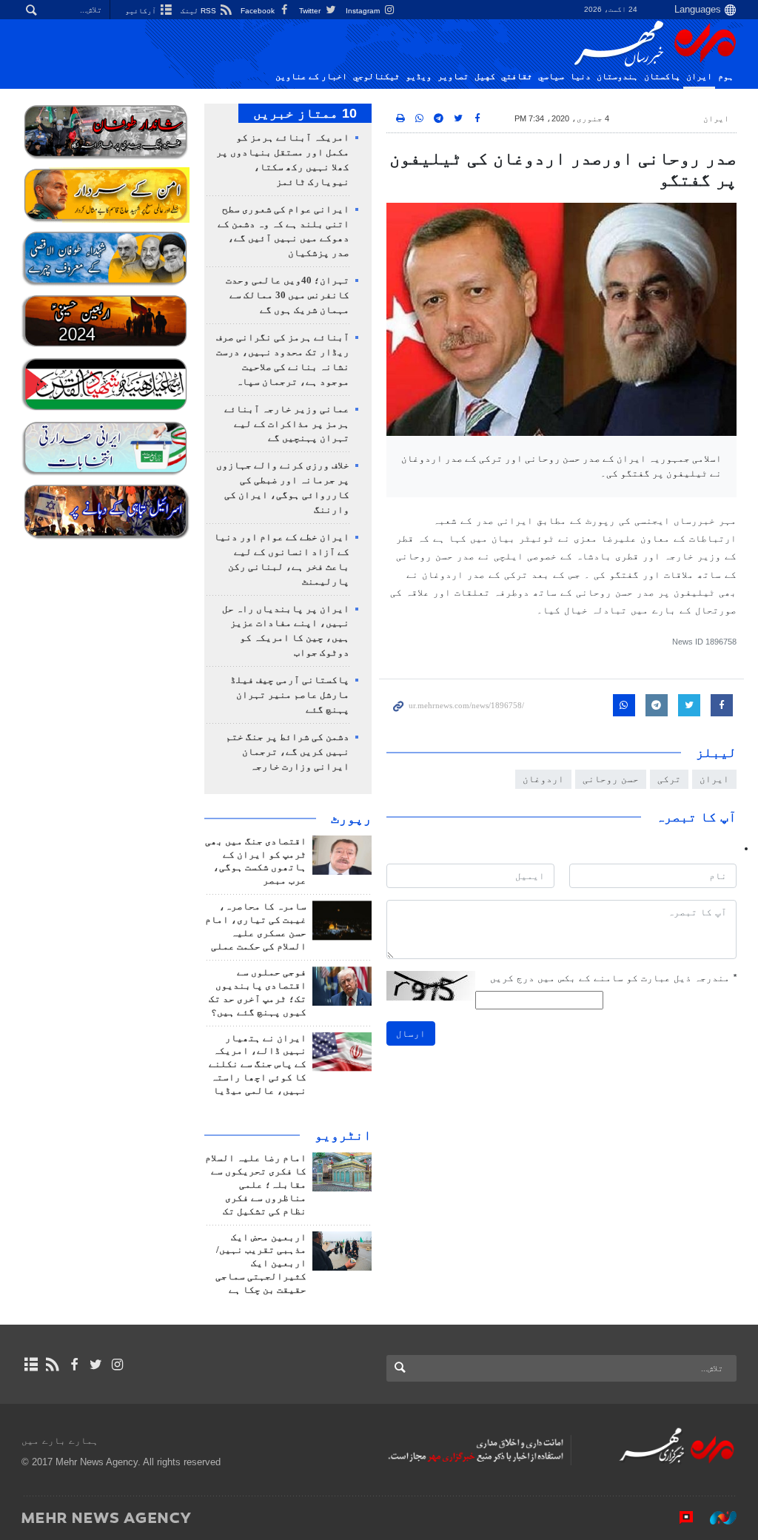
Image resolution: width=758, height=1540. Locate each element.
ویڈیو (419, 76)
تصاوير (453, 76)
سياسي (551, 76)
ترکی (669, 778)
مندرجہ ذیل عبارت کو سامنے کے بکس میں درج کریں (613, 977)
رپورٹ (351, 818)
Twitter (311, 11)
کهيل (484, 76)
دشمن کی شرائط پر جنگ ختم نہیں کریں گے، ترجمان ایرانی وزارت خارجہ (287, 752)
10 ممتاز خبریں (305, 113)
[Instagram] (117, 1364)
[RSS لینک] (52, 1364)
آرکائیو (141, 11)
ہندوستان (617, 76)
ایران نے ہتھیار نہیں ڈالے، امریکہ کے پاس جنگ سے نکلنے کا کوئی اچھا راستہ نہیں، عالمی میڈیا (257, 1065)
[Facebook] (73, 1364)
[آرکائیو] (30, 1364)
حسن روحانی (611, 778)
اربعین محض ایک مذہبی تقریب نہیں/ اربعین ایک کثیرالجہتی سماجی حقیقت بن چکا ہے (260, 1264)
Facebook (259, 11)
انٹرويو (343, 1135)
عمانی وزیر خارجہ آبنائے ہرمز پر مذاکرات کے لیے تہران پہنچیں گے (286, 424)
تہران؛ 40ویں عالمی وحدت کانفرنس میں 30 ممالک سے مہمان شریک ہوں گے (287, 295)
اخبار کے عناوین (311, 76)
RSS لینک (199, 11)
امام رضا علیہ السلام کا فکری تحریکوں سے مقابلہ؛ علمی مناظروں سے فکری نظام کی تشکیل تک (255, 1185)
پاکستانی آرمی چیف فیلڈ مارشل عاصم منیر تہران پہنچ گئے (289, 695)
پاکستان (662, 76)
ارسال (411, 1033)
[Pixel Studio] (679, 1517)
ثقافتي (516, 76)
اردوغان (543, 778)
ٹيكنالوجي (376, 76)
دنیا (580, 76)
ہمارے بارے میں (59, 1440)
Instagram (364, 11)
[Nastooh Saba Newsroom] (716, 1517)
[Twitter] (96, 1364)
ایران (699, 76)
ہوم (726, 76)
